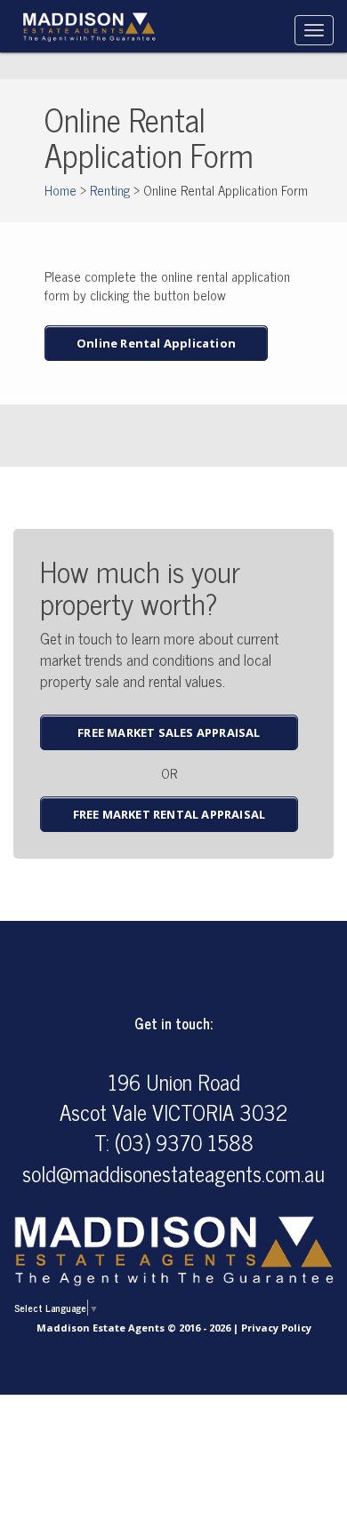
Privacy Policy (276, 1327)
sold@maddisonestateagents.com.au (173, 1173)
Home (60, 190)
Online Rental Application (156, 343)
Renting (110, 190)
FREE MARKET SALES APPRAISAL (168, 732)
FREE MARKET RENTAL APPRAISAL (169, 814)
